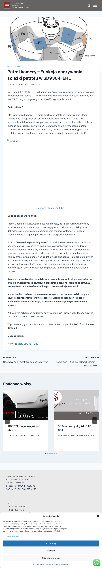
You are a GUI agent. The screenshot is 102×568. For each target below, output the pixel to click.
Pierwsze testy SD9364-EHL (22, 343)
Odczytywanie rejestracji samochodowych (25, 359)
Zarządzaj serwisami (11, 536)
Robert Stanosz (19, 84)
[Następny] (94, 420)
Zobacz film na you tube (51, 208)
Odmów (51, 550)
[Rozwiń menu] (95, 5)
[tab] (45, 453)
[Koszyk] (89, 5)
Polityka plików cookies (42, 564)
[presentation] (25, 405)
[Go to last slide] (7, 420)
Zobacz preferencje (51, 558)
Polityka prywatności (60, 564)
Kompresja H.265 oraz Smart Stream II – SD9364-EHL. (77, 361)
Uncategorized (14, 67)
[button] (98, 516)
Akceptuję (51, 543)
